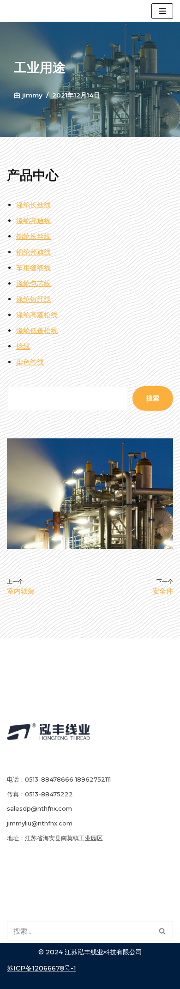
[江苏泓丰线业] (29, 10)
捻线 (23, 346)
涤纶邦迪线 (33, 220)
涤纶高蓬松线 (37, 314)
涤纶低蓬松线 (37, 330)
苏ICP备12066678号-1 (41, 968)
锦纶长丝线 (33, 236)
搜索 (152, 398)
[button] (162, 931)
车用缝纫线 (33, 267)
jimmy (32, 95)
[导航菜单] (162, 11)
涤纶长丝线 (33, 204)
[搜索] (162, 931)
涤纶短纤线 (33, 299)
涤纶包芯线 (33, 283)
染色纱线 (30, 362)
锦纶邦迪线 (33, 252)
